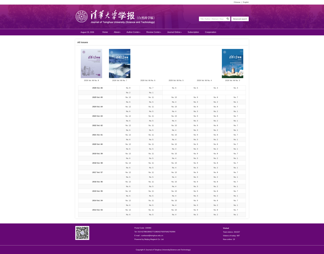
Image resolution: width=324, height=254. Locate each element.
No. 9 (196, 97)
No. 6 (174, 88)
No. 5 (196, 88)
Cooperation (210, 32)
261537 (237, 232)
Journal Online (173, 32)
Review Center (153, 32)
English (246, 2)
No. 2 (128, 93)
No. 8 (128, 88)
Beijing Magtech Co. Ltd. (154, 239)
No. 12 (128, 97)
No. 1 (151, 93)
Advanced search (240, 19)
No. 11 (151, 97)
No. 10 (174, 97)
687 (238, 236)
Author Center (133, 32)
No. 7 (151, 88)
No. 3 (236, 88)
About (116, 32)
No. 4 (216, 88)
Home (105, 32)
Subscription (193, 32)
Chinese (237, 2)
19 (234, 239)
